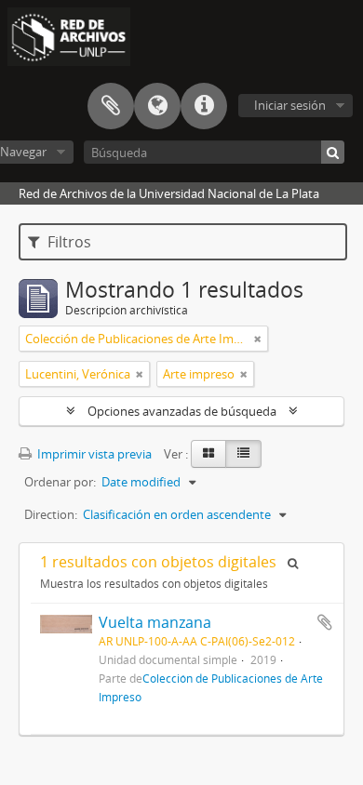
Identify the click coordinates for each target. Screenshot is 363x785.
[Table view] (243, 454)
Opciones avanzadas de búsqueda (182, 411)
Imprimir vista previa (93, 454)
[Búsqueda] (332, 152)
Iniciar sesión (290, 105)
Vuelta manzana (155, 622)
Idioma (157, 106)
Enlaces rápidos (204, 106)
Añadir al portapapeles (325, 622)
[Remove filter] (258, 338)
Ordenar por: (60, 481)
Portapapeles (110, 106)
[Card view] (208, 454)
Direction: (50, 514)
